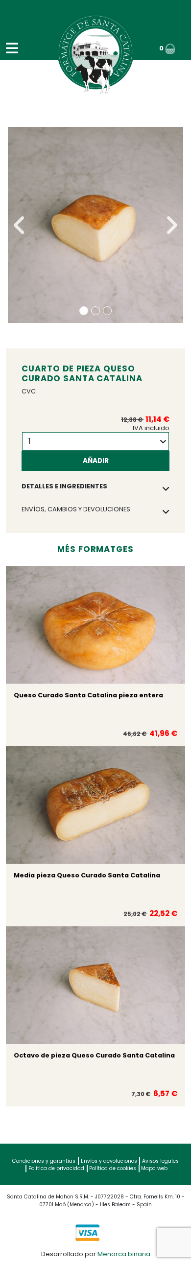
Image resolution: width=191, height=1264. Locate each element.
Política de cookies (112, 1168)
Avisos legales (160, 1161)
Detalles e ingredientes (64, 486)
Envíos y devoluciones (109, 1161)
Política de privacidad (56, 1168)
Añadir (96, 460)
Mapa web (154, 1168)
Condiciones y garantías (43, 1161)
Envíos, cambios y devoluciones (76, 509)
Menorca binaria (123, 1254)
